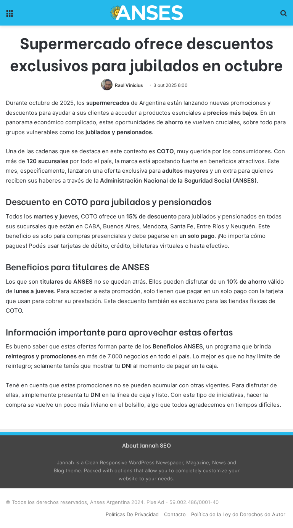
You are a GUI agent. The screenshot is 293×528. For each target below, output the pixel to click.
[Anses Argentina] (146, 12)
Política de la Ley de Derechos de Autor (238, 514)
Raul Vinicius (129, 85)
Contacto (175, 514)
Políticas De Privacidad (132, 514)
